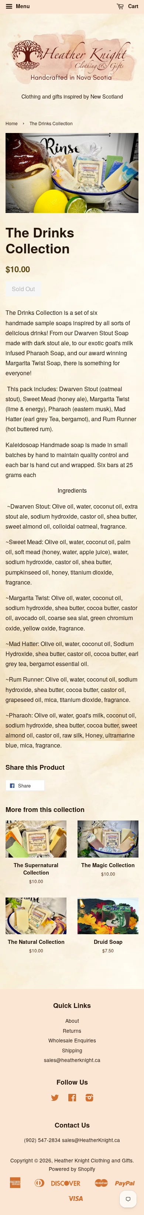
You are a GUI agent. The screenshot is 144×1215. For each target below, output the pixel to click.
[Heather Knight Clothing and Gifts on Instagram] (89, 1098)
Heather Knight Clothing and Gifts (93, 1160)
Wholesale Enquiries (72, 1040)
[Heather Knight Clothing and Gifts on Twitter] (55, 1098)
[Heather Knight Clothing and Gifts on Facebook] (72, 1098)
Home (12, 123)
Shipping (72, 1050)
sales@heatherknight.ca (72, 1059)
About (72, 1020)
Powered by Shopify (72, 1168)
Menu (22, 6)
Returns (72, 1030)
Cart (132, 6)
